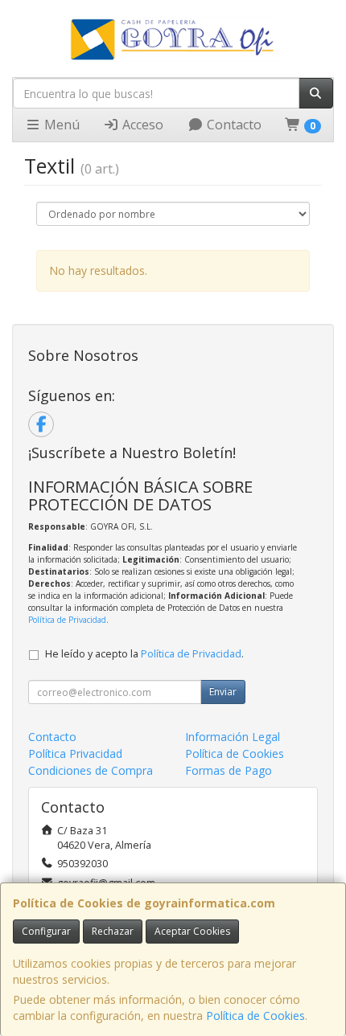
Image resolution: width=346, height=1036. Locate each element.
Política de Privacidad (67, 619)
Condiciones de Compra (90, 770)
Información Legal (232, 736)
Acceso (141, 124)
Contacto (233, 124)
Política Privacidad (75, 753)
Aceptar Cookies (192, 931)
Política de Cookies (255, 1015)
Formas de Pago (228, 770)
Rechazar (113, 931)
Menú (60, 124)
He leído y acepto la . (144, 654)
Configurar (46, 931)
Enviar (223, 691)
